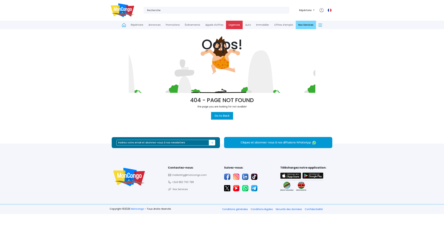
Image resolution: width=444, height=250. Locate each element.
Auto (248, 25)
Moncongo (138, 209)
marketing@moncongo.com (189, 175)
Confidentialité (314, 209)
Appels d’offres (214, 25)
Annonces (154, 25)
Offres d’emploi (283, 25)
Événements (192, 25)
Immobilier (262, 25)
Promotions (173, 25)
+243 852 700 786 (182, 182)
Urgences (234, 25)
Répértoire (305, 10)
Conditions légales (262, 209)
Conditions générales (235, 209)
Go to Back (222, 116)
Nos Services (305, 25)
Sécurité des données (289, 209)
